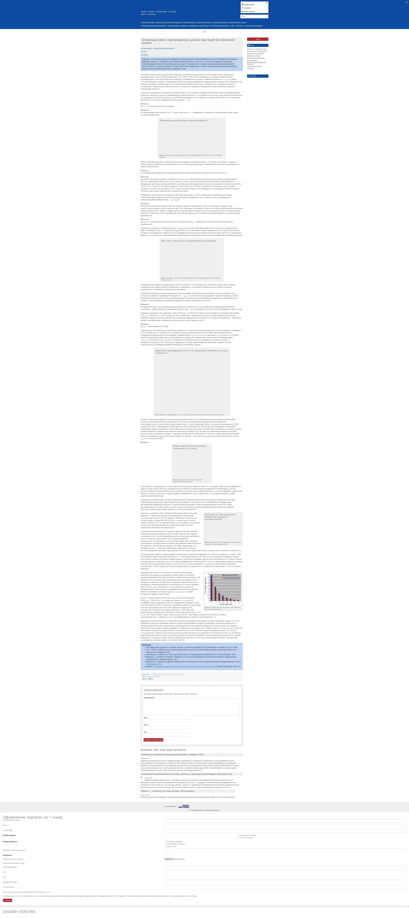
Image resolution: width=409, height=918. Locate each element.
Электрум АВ (250, 68)
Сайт (145, 732)
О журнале (172, 11)
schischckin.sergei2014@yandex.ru (164, 48)
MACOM (261, 53)
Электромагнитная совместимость (153, 26)
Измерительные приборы (177, 26)
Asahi (265, 49)
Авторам (144, 11)
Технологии (239, 26)
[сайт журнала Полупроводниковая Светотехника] (224, 806)
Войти (143, 14)
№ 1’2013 (143, 51)
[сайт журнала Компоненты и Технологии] (209, 806)
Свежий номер (249, 4)
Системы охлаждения (220, 22)
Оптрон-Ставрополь (252, 66)
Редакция (151, 11)
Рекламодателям (161, 11)
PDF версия (144, 55)
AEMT (248, 49)
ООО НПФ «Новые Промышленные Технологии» (256, 63)
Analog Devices (259, 49)
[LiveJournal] (152, 678)
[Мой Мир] (150, 678)
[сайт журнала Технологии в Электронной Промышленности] (196, 806)
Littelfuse (256, 53)
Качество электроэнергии (219, 26)
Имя (146, 718)
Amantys (253, 49)
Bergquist (249, 51)
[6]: (170, 592)
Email (146, 725)
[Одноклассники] (148, 678)
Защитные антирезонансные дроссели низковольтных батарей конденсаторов (184, 666)
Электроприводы (189, 22)
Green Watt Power (261, 51)
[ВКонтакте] (144, 678)
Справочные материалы (253, 26)
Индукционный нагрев (237, 22)
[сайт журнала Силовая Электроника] (183, 806)
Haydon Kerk (250, 53)
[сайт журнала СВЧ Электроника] (239, 806)
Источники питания (203, 22)
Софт (232, 26)
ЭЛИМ (259, 66)
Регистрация (151, 14)
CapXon (254, 51)
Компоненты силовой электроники (169, 22)
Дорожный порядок (252, 58)
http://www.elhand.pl (153, 664)
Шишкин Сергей (146, 48)
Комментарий (149, 698)
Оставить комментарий (152, 676)
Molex (253, 55)
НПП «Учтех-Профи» (252, 60)
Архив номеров (249, 11)
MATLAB (249, 55)
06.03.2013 (147, 674)
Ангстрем (257, 55)
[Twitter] (146, 678)
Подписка (247, 8)
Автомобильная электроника (198, 26)
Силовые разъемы (148, 22)
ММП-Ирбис (261, 58)
